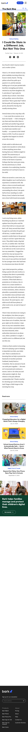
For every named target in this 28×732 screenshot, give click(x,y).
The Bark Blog (9, 8)
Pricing (17, 711)
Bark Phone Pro (6, 716)
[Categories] (23, 8)
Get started (20, 2)
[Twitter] (14, 57)
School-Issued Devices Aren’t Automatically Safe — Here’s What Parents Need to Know (14, 446)
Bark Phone (5, 713)
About (17, 713)
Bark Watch (5, 711)
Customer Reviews (20, 722)
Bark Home (5, 727)
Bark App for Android (5, 723)
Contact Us (18, 719)
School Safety (14, 39)
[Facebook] (10, 57)
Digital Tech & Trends (14, 468)
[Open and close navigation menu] (25, 2)
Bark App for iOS (7, 719)
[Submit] (23, 701)
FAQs (16, 716)
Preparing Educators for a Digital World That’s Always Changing (14, 420)
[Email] (18, 57)
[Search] (25, 8)
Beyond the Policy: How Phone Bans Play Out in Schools (14, 472)
